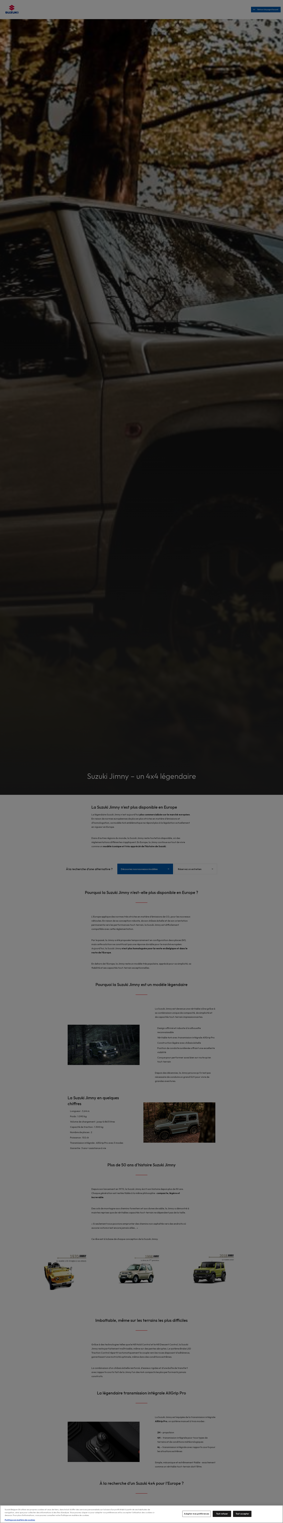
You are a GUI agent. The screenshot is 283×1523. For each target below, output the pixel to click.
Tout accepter (242, 1514)
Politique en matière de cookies (20, 1520)
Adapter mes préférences (196, 1514)
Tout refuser (222, 1514)
